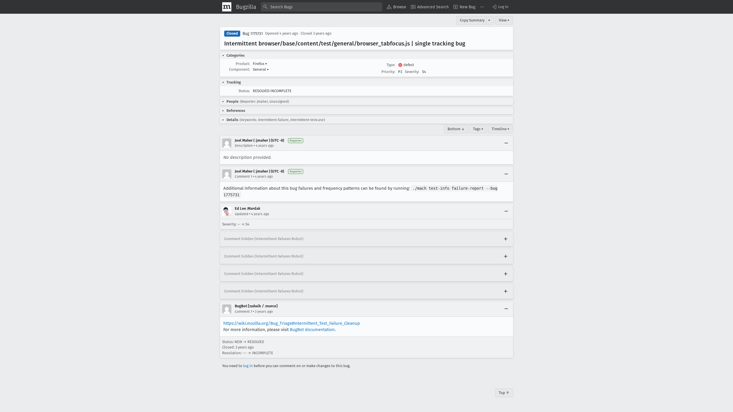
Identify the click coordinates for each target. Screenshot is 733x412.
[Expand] (505, 238)
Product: (243, 64)
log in (248, 366)
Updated (241, 214)
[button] (500, 6)
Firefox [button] (260, 64)
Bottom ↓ (456, 129)
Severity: (412, 72)
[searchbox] (321, 6)
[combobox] (321, 6)
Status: (244, 91)
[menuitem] (397, 6)
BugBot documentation (312, 329)
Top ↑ (504, 393)
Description (244, 146)
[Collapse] (506, 143)
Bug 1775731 (253, 33)
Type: (391, 65)
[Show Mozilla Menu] (226, 6)
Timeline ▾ (500, 129)
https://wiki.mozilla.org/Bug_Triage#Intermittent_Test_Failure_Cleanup (291, 323)
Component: (239, 69)
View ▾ (504, 20)
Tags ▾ (478, 129)
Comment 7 (243, 312)
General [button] (261, 69)
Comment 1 (243, 177)
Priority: (388, 72)
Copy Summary (472, 20)
